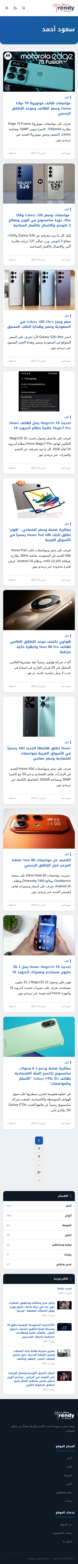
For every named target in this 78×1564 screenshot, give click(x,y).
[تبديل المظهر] (15, 8)
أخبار (69, 1206)
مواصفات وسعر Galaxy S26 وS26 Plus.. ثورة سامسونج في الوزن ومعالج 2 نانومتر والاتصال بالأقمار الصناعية (40, 220)
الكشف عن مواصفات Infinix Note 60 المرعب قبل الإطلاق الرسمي (41, 862)
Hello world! (64, 1288)
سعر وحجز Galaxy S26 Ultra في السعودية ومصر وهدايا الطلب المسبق (39, 324)
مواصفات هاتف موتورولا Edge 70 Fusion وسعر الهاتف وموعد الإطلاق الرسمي (41, 108)
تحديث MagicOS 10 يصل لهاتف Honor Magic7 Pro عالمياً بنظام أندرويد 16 (40, 425)
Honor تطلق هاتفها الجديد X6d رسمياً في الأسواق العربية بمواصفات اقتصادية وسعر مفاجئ (39, 753)
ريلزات (68, 1255)
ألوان (66, 97)
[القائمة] (6, 8)
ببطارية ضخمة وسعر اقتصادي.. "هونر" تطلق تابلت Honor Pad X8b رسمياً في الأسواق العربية (39, 534)
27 (39, 1172)
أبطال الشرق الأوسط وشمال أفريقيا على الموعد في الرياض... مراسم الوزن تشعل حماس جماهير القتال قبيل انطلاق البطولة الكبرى (31, 1379)
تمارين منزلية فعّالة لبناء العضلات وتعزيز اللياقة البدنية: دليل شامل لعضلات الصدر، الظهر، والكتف (34, 1355)
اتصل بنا (67, 1541)
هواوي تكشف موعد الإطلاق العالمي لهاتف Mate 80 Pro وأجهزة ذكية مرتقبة (40, 646)
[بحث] (23, 8)
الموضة (67, 1225)
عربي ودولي (64, 1264)
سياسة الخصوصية (62, 1532)
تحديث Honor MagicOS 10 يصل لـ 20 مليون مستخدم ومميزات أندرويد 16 (41, 969)
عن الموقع (66, 1524)
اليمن (68, 1235)
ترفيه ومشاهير (62, 1245)
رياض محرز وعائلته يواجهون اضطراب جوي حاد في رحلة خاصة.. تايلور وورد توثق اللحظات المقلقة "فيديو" (32, 1306)
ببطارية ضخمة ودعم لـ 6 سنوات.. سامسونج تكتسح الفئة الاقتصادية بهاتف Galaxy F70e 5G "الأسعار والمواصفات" (43, 1076)
